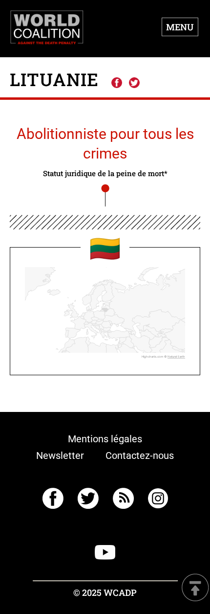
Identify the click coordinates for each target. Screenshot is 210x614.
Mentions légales (105, 439)
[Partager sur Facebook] (116, 83)
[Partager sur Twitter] (134, 83)
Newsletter (60, 455)
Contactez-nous (139, 455)
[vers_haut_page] (195, 588)
